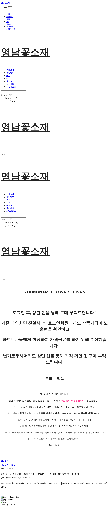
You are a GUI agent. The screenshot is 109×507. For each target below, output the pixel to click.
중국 (8, 19)
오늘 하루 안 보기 (9, 504)
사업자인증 (10, 29)
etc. (7, 21)
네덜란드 (9, 16)
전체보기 (9, 14)
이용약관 (4, 461)
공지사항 (9, 26)
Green (8, 24)
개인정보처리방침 (8, 464)
